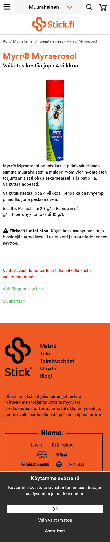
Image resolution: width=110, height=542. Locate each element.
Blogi (46, 375)
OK (55, 509)
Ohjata (48, 368)
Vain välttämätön (55, 520)
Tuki (45, 353)
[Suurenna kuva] (55, 121)
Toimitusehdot (57, 360)
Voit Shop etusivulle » (23, 289)
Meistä (48, 346)
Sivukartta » (14, 301)
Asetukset (55, 531)
